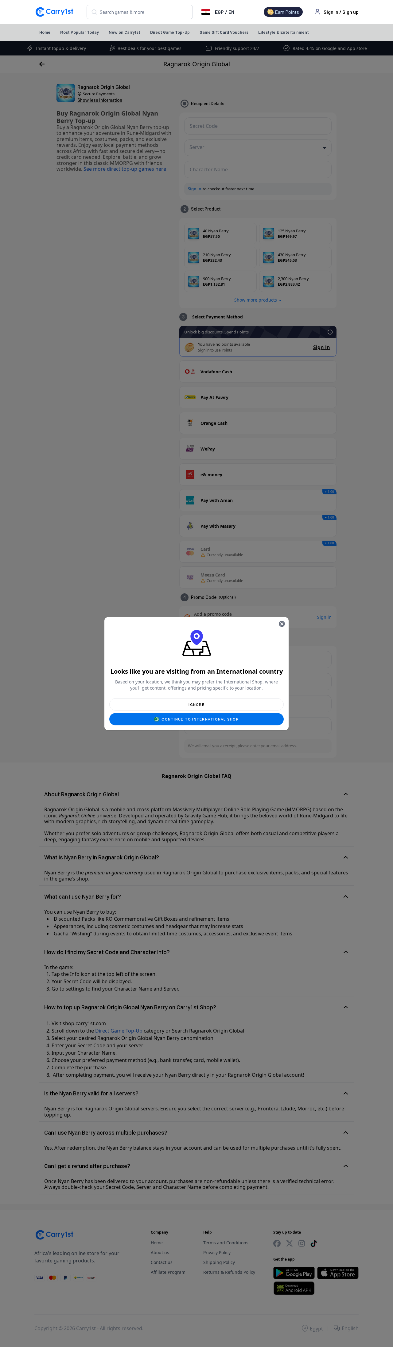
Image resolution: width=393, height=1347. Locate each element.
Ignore (196, 704)
